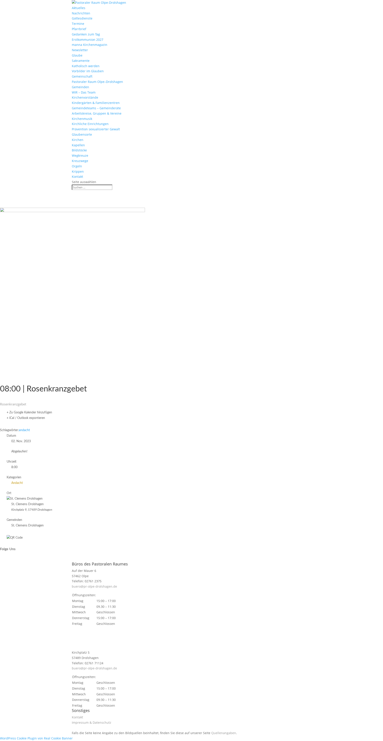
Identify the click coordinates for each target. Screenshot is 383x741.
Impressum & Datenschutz (91, 722)
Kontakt (77, 176)
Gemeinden (80, 87)
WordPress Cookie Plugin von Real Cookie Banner (36, 738)
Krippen (78, 171)
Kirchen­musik (82, 119)
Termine (78, 24)
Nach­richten (81, 13)
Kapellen (78, 145)
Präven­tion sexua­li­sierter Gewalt (96, 129)
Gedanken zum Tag (86, 34)
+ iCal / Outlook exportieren (26, 418)
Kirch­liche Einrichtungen (90, 124)
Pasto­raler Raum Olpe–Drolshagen (97, 82)
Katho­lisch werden (86, 66)
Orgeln (77, 166)
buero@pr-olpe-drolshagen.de (94, 586)
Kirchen (77, 140)
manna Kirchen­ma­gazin (89, 45)
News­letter (80, 50)
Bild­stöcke (79, 150)
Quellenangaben (223, 733)
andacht (24, 430)
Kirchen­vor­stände (85, 97)
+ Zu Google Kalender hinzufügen (29, 412)
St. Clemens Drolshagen (27, 525)
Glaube (77, 55)
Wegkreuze (80, 155)
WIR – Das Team (84, 92)
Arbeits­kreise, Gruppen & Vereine (96, 113)
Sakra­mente (81, 61)
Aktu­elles (78, 8)
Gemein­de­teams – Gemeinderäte (96, 108)
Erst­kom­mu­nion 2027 (87, 39)
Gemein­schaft (82, 76)
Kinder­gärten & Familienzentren (96, 103)
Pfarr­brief (79, 29)
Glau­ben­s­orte (82, 134)
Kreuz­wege (80, 161)
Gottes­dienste (82, 18)
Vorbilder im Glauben (88, 71)
